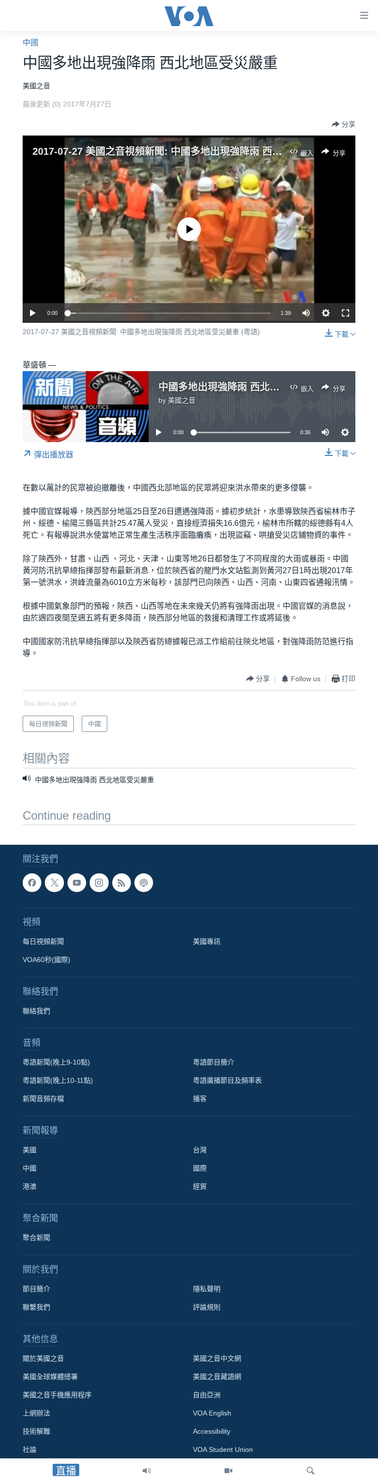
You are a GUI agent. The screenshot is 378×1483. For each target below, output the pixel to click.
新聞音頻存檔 (43, 1099)
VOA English (212, 1413)
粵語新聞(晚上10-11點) (58, 1081)
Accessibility (211, 1432)
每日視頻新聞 (43, 942)
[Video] (228, 1470)
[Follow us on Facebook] (32, 882)
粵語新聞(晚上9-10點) (56, 1063)
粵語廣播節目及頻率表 (227, 1081)
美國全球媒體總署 (50, 1377)
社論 (29, 1450)
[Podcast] (143, 882)
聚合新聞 (36, 1238)
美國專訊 (206, 942)
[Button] (343, 124)
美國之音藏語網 (217, 1377)
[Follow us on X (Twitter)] (54, 882)
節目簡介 (36, 1289)
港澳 (29, 1187)
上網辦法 (36, 1413)
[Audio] (146, 1470)
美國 (29, 1150)
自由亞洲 (206, 1395)
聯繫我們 (36, 1307)
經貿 (200, 1187)
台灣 (200, 1150)
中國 (30, 42)
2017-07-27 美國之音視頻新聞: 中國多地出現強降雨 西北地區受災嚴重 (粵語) (201, 151)
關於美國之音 (43, 1359)
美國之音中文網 (217, 1359)
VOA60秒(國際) (46, 960)
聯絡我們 (36, 1011)
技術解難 (36, 1432)
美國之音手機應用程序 (57, 1395)
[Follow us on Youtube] (76, 882)
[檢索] (310, 1470)
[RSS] (121, 882)
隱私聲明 (206, 1289)
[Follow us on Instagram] (99, 882)
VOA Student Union (223, 1450)
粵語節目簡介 (213, 1063)
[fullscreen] (345, 313)
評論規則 (206, 1307)
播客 (200, 1099)
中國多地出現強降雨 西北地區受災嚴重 (243, 386)
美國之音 (181, 400)
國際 (200, 1169)
